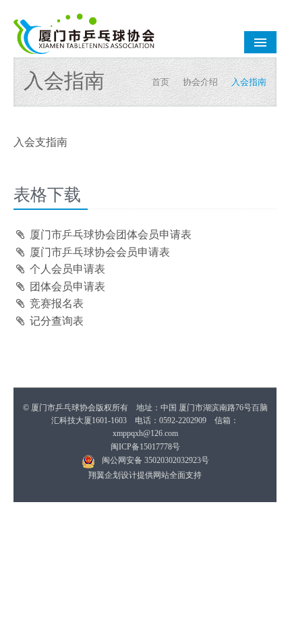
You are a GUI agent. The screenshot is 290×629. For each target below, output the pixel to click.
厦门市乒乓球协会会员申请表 (98, 252)
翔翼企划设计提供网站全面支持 (145, 475)
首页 (160, 82)
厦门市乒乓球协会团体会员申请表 (109, 234)
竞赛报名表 (55, 303)
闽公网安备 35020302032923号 (155, 460)
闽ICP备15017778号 (145, 447)
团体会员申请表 (66, 286)
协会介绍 (200, 82)
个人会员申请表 (66, 269)
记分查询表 (55, 321)
